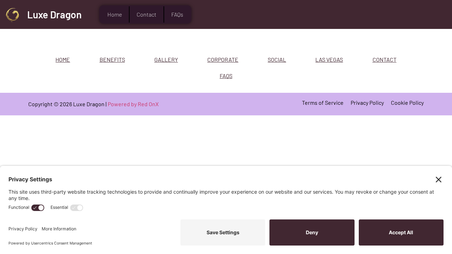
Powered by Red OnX (133, 104)
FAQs (177, 14)
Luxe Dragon (54, 14)
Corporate (222, 59)
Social (277, 59)
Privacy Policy (367, 102)
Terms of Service (323, 102)
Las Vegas (329, 59)
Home (114, 14)
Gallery (166, 59)
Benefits (112, 59)
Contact (146, 14)
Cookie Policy (407, 102)
